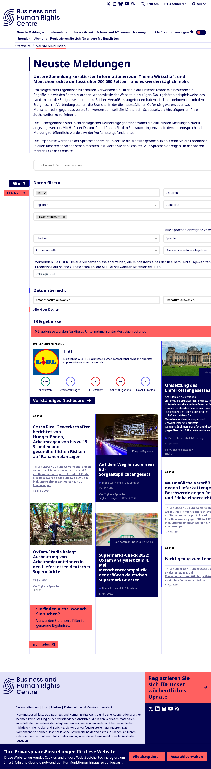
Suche (201, 4)
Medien (56, 707)
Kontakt (106, 707)
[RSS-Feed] (133, 4)
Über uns (40, 38)
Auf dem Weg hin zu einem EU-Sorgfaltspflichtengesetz (126, 469)
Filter (16, 183)
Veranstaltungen (27, 707)
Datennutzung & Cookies (81, 707)
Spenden (24, 38)
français (113, 498)
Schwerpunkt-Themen (113, 32)
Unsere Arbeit (83, 32)
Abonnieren (177, 4)
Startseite (23, 46)
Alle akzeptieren (147, 756)
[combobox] (96, 238)
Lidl (67, 351)
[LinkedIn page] (114, 4)
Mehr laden (41, 644)
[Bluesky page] (120, 4)
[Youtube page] (126, 4)
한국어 (132, 498)
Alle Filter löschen (46, 309)
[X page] (108, 4)
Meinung (139, 32)
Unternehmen (58, 32)
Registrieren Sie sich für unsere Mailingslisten (84, 38)
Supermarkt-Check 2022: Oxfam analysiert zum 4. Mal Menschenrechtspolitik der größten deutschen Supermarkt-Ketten (124, 567)
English (169, 453)
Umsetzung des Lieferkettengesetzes (187, 387)
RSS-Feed (13, 193)
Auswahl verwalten (187, 756)
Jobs (45, 707)
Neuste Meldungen (31, 32)
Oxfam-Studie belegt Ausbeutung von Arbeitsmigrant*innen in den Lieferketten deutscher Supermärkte (62, 561)
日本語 (123, 498)
